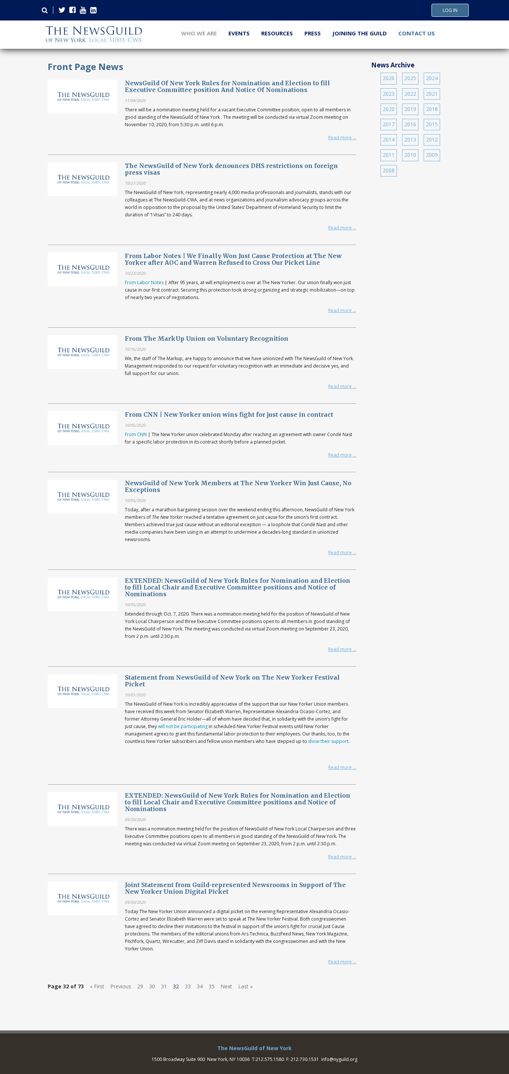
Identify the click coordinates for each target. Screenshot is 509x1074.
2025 (410, 78)
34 (200, 986)
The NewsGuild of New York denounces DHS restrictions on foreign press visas (231, 169)
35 (212, 986)
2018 (432, 108)
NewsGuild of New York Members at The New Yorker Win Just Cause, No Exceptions (238, 486)
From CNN (136, 434)
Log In (450, 10)
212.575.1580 (270, 1059)
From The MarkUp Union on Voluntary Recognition (206, 338)
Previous (120, 986)
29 (140, 986)
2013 (410, 139)
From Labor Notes (144, 282)
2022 (410, 93)
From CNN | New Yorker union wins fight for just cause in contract (229, 414)
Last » (245, 986)
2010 (410, 154)
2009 (432, 154)
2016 (410, 124)
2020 (389, 108)
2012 (432, 139)
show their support (328, 741)
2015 (432, 124)
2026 (389, 78)
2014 (389, 139)
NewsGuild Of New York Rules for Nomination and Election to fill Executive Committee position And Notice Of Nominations (227, 86)
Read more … (342, 137)
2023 (389, 93)
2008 (389, 170)
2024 (432, 78)
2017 (389, 124)
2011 (389, 154)
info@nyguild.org (339, 1059)
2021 (432, 93)
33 (188, 986)
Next (226, 986)
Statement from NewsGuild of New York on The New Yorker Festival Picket (232, 681)
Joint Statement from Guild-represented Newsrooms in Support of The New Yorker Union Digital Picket (235, 888)
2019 (410, 108)
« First (97, 986)
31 (164, 986)
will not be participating (183, 726)
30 (152, 986)
